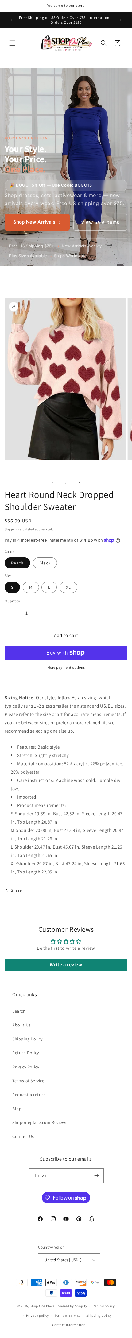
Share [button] (16, 890)
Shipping (11, 529)
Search (19, 1011)
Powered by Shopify (71, 1306)
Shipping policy (99, 1315)
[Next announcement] (120, 20)
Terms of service (67, 1315)
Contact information (68, 1325)
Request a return (29, 1094)
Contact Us (23, 1136)
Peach (17, 563)
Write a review (66, 964)
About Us (21, 1025)
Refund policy (104, 1306)
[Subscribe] (96, 1175)
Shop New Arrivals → (37, 222)
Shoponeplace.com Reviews (39, 1122)
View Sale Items (100, 222)
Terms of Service (28, 1081)
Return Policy (25, 1052)
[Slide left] (52, 482)
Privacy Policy (25, 1067)
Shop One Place (43, 1306)
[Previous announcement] (11, 20)
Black (45, 563)
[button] (12, 43)
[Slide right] (79, 482)
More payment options (66, 667)
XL (68, 587)
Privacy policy (37, 1315)
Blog (16, 1108)
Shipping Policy (27, 1039)
